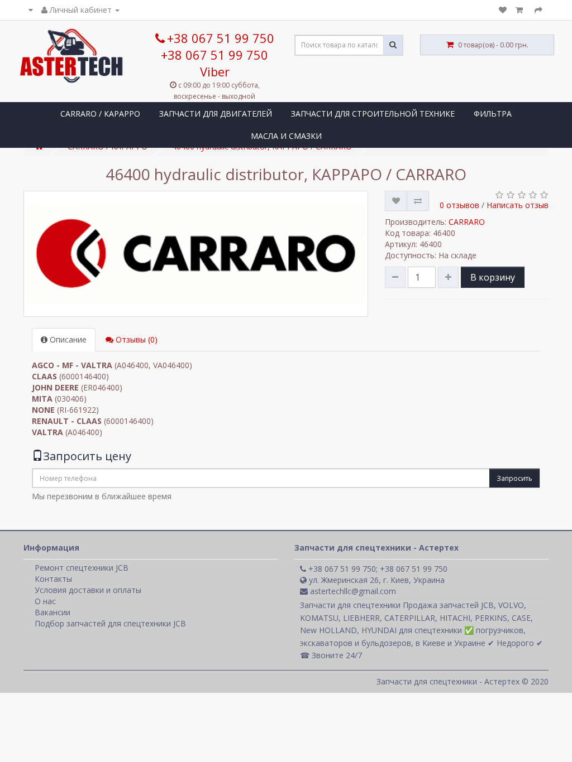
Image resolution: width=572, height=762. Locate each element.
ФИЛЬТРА (493, 113)
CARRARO (467, 221)
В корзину (492, 277)
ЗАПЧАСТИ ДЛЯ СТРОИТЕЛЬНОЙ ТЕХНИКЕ (373, 113)
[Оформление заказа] (538, 10)
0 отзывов (459, 205)
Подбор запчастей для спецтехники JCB (110, 623)
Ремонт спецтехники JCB (81, 567)
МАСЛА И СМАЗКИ (286, 136)
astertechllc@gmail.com (352, 591)
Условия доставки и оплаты (88, 590)
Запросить (514, 478)
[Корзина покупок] (520, 10)
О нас (45, 601)
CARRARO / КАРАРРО (100, 113)
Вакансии (52, 612)
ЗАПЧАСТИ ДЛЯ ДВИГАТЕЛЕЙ (215, 113)
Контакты (53, 578)
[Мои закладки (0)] (502, 10)
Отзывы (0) (135, 339)
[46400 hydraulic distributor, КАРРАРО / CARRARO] (196, 253)
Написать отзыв (518, 205)
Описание (67, 339)
